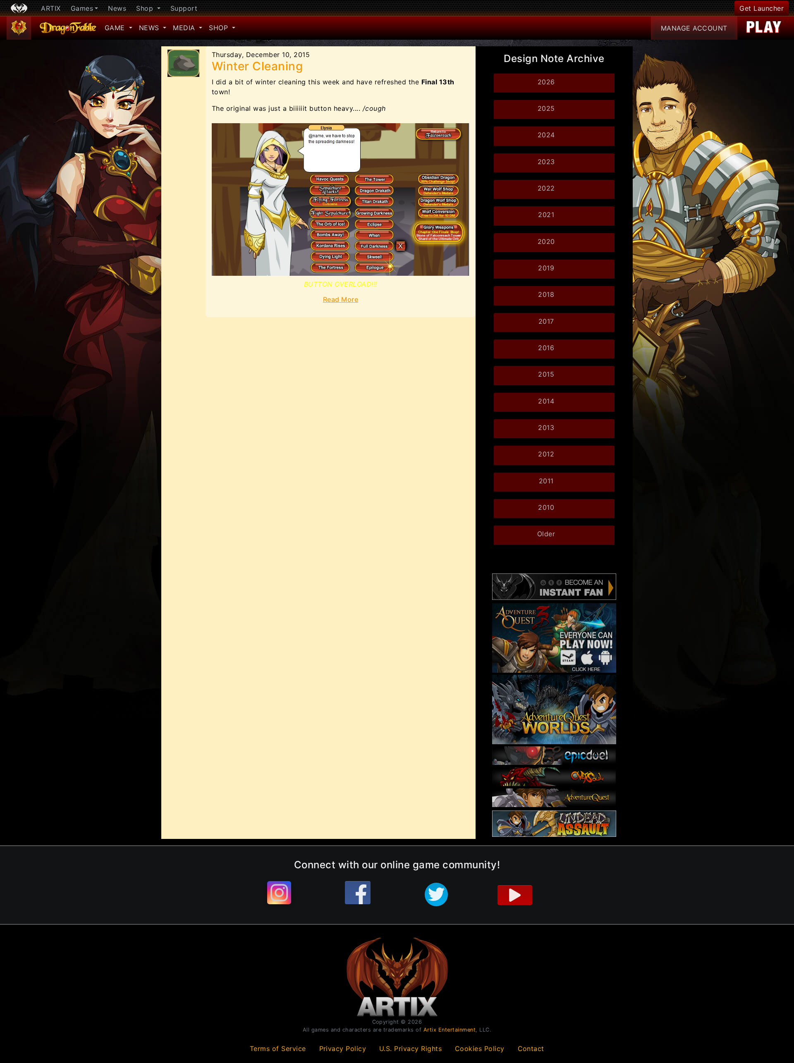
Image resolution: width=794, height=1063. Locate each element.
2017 (546, 321)
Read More (341, 299)
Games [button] (82, 8)
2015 (546, 374)
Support (184, 8)
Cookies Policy (480, 1048)
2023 (546, 162)
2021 (546, 214)
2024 (546, 135)
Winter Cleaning (257, 66)
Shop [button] (145, 8)
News (117, 8)
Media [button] (185, 28)
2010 (546, 507)
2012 (546, 454)
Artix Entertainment (449, 1030)
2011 (546, 481)
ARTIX (51, 8)
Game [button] (116, 28)
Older (546, 534)
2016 (546, 348)
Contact (531, 1048)
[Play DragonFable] (764, 28)
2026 (546, 82)
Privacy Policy (342, 1048)
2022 (546, 188)
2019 (546, 268)
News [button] (150, 28)
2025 (546, 108)
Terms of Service (278, 1048)
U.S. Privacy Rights (410, 1048)
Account (694, 28)
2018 (546, 294)
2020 (546, 241)
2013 (546, 427)
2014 (546, 401)
